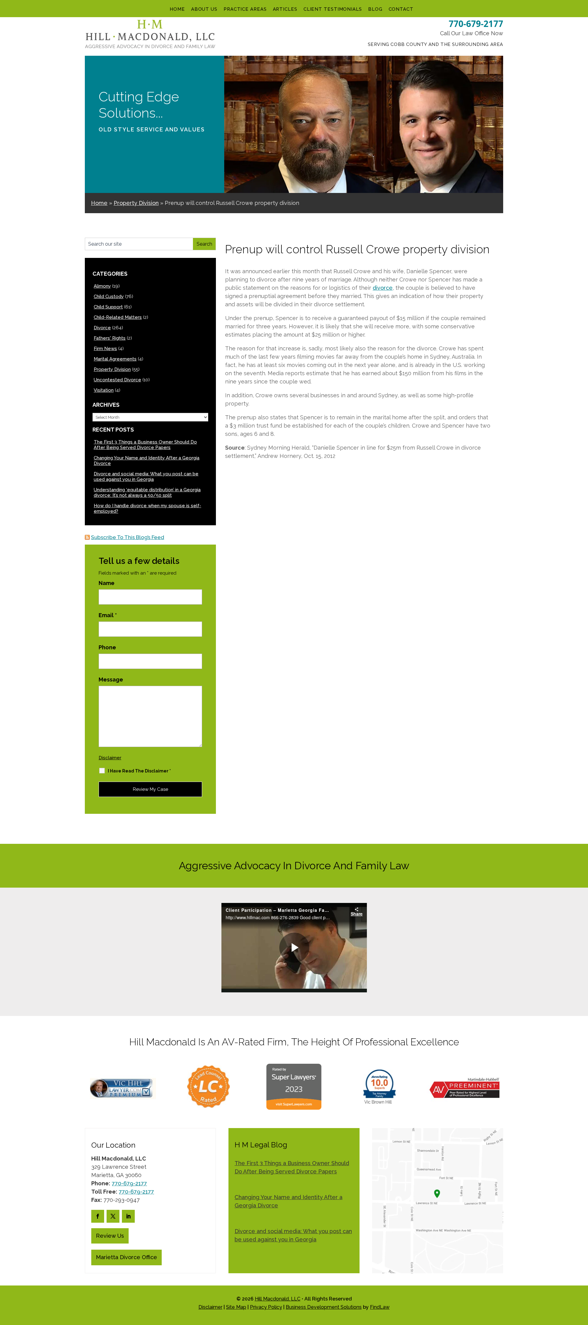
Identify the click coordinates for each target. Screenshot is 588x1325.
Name (107, 583)
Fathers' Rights (110, 338)
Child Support (108, 307)
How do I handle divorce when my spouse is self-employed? (147, 508)
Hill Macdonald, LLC (277, 1299)
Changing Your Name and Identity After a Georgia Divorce (146, 460)
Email (108, 615)
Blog (375, 9)
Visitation (104, 390)
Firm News (105, 348)
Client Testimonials (332, 9)
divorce (383, 288)
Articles (285, 9)
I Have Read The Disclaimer (139, 770)
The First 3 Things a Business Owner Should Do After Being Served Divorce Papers (145, 444)
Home (177, 9)
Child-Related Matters (118, 317)
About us (204, 9)
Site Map (236, 1307)
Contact (401, 9)
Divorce (102, 327)
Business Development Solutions (324, 1307)
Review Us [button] (110, 1236)
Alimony (102, 286)
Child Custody (109, 296)
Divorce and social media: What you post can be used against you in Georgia (146, 476)
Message (111, 679)
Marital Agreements (115, 359)
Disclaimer (110, 758)
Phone (107, 647)
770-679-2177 (476, 23)
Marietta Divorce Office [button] (126, 1257)
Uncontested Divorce (117, 380)
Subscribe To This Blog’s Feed (127, 537)
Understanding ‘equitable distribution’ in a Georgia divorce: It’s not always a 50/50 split (147, 492)
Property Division (112, 369)
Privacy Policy (266, 1307)
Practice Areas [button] (245, 9)
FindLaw (380, 1307)
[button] (582, 1280)
